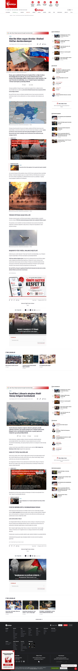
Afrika (29, 633)
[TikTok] (21, 661)
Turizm (14, 638)
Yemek (37, 632)
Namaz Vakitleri (53, 629)
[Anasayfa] (9, 625)
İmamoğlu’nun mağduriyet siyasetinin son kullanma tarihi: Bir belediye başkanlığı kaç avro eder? (63, 71)
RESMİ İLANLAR (59, 12)
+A (31, 84)
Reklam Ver (22, 650)
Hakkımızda (22, 642)
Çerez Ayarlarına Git (63, 668)
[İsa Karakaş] (54, 437)
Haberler (14, 646)
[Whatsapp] (37, 44)
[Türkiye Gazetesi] (39, 10)
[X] (25, 310)
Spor (21, 628)
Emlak (14, 636)
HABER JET (66, 12)
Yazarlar (7, 641)
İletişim (22, 644)
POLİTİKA (39, 12)
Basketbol (22, 636)
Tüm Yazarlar (8, 644)
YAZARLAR (22, 12)
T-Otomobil (15, 637)
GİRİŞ (71, 625)
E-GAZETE (60, 625)
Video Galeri (15, 649)
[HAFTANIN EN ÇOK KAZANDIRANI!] (54, 119)
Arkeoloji (45, 631)
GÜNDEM (34, 12)
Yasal (21, 649)
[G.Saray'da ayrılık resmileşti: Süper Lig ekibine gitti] (54, 479)
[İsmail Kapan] (54, 425)
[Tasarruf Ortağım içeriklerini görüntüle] (15, 12)
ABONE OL (65, 625)
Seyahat (37, 633)
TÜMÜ (39, 333)
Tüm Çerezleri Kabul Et (55, 668)
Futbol (22, 629)
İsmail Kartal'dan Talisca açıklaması (62, 495)
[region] (39, 668)
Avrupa (29, 631)
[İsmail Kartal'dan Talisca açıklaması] (54, 497)
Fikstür (22, 632)
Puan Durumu (23, 631)
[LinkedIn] (30, 310)
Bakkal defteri (58, 443)
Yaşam (37, 628)
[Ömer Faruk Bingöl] (54, 83)
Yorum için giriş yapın (41, 588)
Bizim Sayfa (53, 628)
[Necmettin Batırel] (54, 449)
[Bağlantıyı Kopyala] (40, 44)
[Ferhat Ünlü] (54, 78)
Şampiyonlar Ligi (23, 633)
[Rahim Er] (54, 430)
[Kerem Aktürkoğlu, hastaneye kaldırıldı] (54, 473)
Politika (7, 629)
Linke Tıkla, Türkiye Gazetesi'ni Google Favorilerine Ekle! (21, 33)
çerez (29, 667)
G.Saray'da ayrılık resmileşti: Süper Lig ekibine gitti (64, 477)
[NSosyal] (32, 310)
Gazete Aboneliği (23, 646)
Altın (14, 631)
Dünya (10, 36)
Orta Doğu (30, 629)
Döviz (14, 632)
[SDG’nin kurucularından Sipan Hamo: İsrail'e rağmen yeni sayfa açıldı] (57, 53)
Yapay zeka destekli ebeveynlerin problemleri (64, 128)
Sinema (45, 629)
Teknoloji (14, 644)
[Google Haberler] (37, 310)
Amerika (29, 632)
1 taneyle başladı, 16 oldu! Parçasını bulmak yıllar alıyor (64, 141)
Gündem (7, 628)
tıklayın (61, 106)
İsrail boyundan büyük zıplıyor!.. (62, 424)
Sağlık (37, 629)
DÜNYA (49, 12)
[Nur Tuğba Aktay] (54, 70)
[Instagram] (19, 661)
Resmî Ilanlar (15, 645)
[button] (44, 323)
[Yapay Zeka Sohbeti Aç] (75, 668)
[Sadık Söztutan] (54, 443)
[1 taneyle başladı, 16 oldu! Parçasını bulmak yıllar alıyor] (54, 142)
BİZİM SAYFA (28, 12)
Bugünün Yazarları (8, 642)
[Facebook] (11, 300)
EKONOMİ (44, 12)
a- (29, 84)
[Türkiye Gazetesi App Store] (31, 644)
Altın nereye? (58, 83)
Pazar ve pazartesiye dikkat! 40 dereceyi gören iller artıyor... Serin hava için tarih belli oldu (64, 134)
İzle (71, 12)
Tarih (44, 633)
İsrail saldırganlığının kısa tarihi (62, 77)
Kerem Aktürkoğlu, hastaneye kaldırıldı (63, 472)
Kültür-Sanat (46, 628)
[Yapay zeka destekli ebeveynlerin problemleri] (54, 130)
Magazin (14, 642)
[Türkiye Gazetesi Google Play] (31, 647)
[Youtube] (17, 661)
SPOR (54, 12)
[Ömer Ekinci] (54, 95)
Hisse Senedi (15, 633)
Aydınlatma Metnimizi (33, 668)
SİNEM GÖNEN (13, 542)
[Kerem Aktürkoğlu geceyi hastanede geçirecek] (54, 124)
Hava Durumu (38, 631)
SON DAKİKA (8, 12)
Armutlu (57, 89)
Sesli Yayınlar (53, 631)
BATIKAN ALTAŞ (13, 273)
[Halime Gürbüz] (54, 89)
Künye (22, 645)
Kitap (44, 632)
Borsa (14, 629)
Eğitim (7, 631)
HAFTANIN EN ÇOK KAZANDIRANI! (64, 116)
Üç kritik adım (58, 449)
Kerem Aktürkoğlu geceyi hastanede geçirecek (64, 123)
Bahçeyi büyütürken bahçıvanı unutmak (63, 94)
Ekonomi (14, 628)
